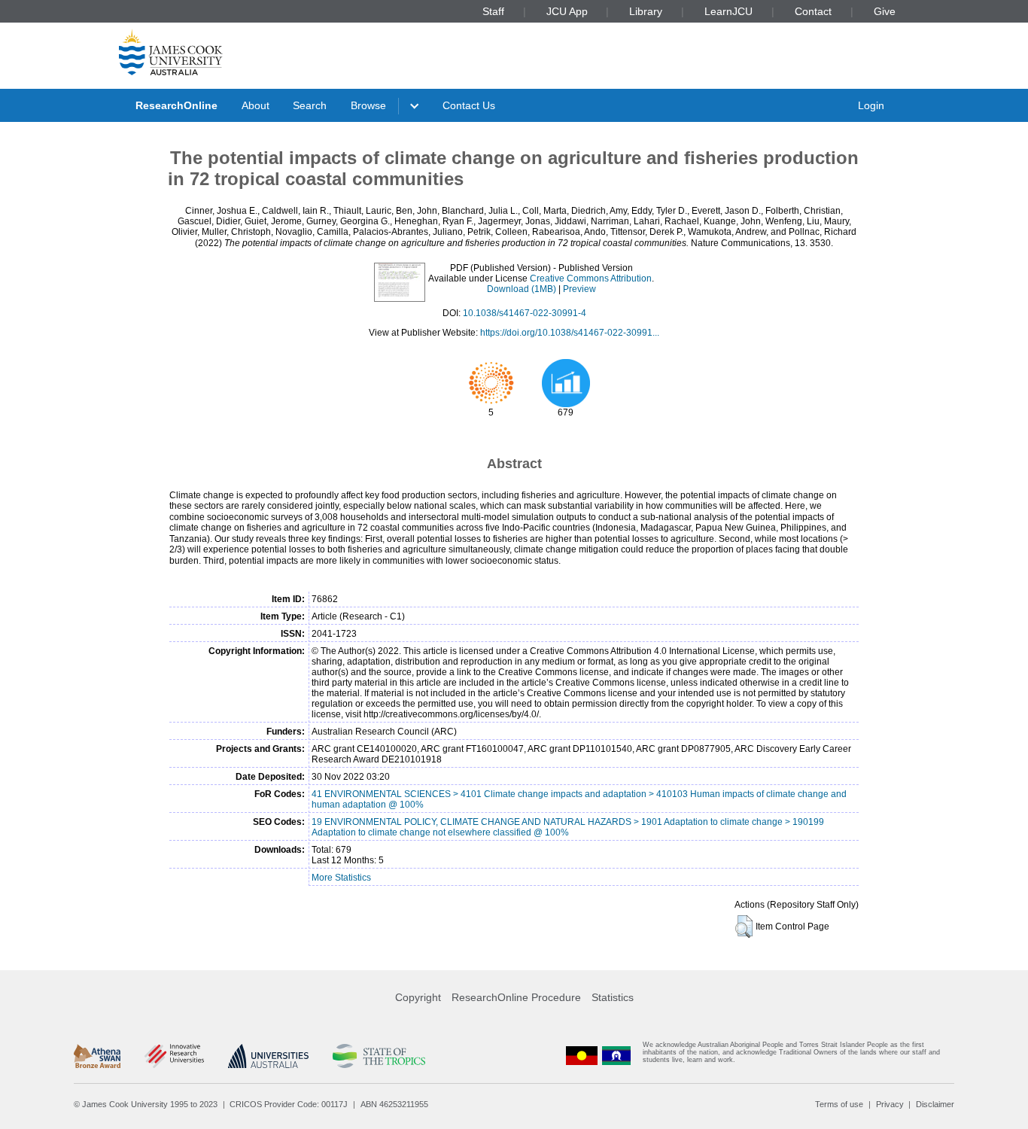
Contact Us (469, 105)
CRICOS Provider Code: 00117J (289, 1104)
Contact (813, 11)
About (255, 105)
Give (885, 11)
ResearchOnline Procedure (516, 997)
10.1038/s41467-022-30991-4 (524, 313)
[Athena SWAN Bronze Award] (97, 1056)
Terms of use (839, 1104)
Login (871, 105)
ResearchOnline (176, 105)
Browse (368, 105)
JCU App (567, 11)
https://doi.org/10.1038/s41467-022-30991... (569, 332)
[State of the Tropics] (378, 1056)
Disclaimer (935, 1104)
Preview (579, 289)
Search (310, 105)
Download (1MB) (521, 289)
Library (645, 11)
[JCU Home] (171, 52)
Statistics (613, 997)
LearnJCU (728, 11)
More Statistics (341, 877)
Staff (493, 11)
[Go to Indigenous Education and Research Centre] (582, 1055)
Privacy (890, 1104)
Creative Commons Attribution (591, 278)
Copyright (418, 997)
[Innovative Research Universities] (174, 1056)
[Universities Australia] (268, 1056)
